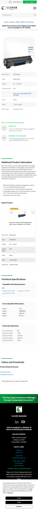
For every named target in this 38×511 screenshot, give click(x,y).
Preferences (19, 506)
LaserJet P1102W (23, 291)
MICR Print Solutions (27, 22)
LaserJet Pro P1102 (8, 293)
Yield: (3, 104)
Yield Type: (5, 109)
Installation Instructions (7, 374)
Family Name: (6, 88)
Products (12, 22)
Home (6, 22)
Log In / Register (29, 2)
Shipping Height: (7, 338)
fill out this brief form (19, 138)
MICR (17, 22)
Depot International (19, 458)
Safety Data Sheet (6, 372)
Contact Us (19, 452)
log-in (25, 129)
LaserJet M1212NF (8, 291)
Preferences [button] (10, 492)
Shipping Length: (7, 333)
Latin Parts (19, 456)
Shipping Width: (7, 335)
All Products (19, 463)
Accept (19, 498)
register (31, 129)
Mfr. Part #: (5, 74)
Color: (4, 100)
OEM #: (4, 84)
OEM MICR (16, 79)
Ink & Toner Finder (19, 461)
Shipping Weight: (7, 340)
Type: (3, 79)
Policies (19, 450)
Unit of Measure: (7, 331)
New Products (19, 465)
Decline (19, 502)
